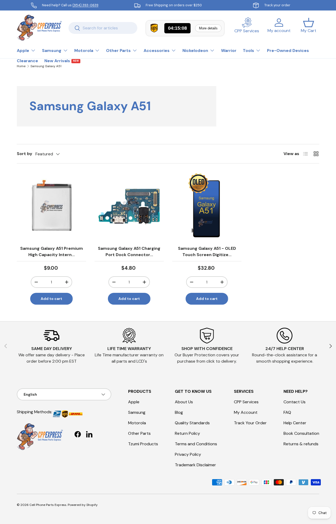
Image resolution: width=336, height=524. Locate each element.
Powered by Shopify (83, 505)
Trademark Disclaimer (195, 465)
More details (208, 28)
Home (21, 66)
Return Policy (187, 433)
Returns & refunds (301, 444)
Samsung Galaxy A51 (45, 66)
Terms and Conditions (196, 444)
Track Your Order (250, 423)
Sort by (24, 153)
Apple (23, 50)
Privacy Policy (188, 454)
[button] (308, 28)
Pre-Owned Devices (288, 50)
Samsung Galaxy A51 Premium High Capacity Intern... (51, 251)
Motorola (83, 50)
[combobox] (103, 28)
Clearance (27, 60)
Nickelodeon (195, 50)
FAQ (287, 412)
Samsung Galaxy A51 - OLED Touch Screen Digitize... (207, 251)
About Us (184, 402)
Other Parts (118, 50)
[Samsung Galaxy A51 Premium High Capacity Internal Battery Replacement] (51, 206)
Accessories (157, 50)
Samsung (51, 50)
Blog (179, 412)
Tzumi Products (143, 444)
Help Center (295, 423)
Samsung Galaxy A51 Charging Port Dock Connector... (129, 251)
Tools (248, 50)
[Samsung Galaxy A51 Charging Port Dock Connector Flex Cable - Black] (129, 206)
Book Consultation (301, 433)
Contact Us (295, 402)
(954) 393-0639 (85, 5)
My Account (246, 412)
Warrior (229, 50)
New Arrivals (61, 60)
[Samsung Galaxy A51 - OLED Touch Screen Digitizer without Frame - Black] (207, 206)
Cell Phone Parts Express (47, 505)
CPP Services (246, 402)
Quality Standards (192, 423)
